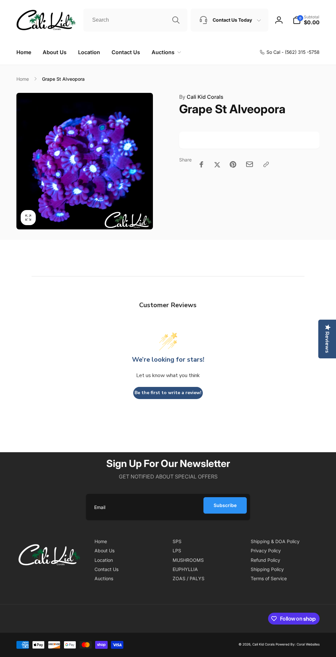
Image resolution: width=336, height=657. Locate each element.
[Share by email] (249, 164)
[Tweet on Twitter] (217, 164)
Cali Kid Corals (201, 97)
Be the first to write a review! (168, 393)
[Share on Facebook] (201, 164)
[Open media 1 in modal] (84, 161)
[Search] (175, 20)
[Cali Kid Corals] (49, 575)
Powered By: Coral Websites (298, 644)
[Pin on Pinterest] (233, 164)
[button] (165, 52)
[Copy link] (266, 164)
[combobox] (135, 20)
